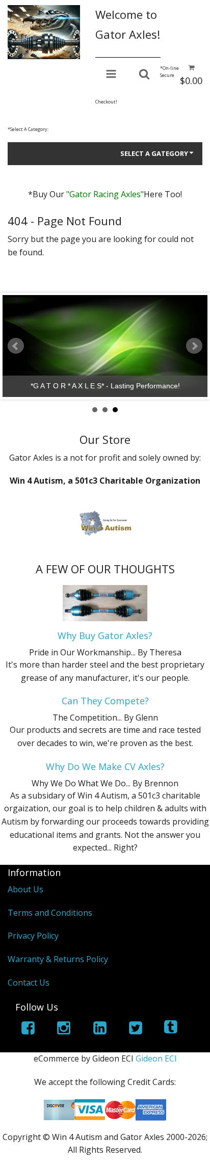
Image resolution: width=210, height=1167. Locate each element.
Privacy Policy (33, 935)
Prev (16, 346)
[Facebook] (28, 1029)
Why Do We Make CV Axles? (105, 766)
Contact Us (28, 982)
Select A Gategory (154, 153)
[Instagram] (63, 1029)
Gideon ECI (156, 1058)
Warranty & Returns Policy (58, 959)
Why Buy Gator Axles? (105, 635)
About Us (25, 889)
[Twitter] (135, 1029)
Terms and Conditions (50, 912)
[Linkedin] (100, 1029)
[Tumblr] (171, 1029)
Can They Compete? (105, 701)
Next (194, 346)
